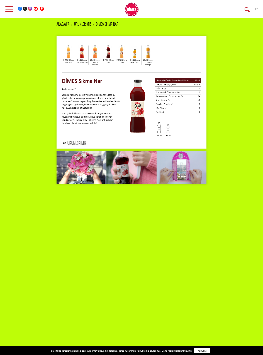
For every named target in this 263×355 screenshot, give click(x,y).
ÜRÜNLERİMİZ (82, 24)
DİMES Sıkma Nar (107, 24)
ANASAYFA (63, 24)
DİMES (133, 11)
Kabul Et (202, 351)
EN (257, 9)
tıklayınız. (187, 351)
